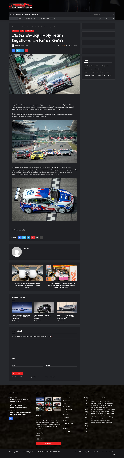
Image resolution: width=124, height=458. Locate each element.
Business (67, 400)
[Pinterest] (26, 50)
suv (104, 75)
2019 (86, 66)
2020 (91, 66)
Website (48, 365)
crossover (102, 69)
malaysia (87, 75)
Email (14, 365)
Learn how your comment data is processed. (47, 377)
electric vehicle (95, 72)
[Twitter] (18, 50)
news (93, 75)
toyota (109, 75)
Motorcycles (68, 409)
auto (107, 66)
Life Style (67, 406)
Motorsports (68, 412)
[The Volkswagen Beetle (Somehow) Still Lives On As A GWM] (48, 409)
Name (14, 358)
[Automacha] (20, 6)
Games (68, 431)
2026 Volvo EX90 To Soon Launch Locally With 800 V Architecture (38, 19)
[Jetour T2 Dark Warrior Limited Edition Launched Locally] (44, 307)
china (96, 69)
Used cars (67, 426)
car (91, 69)
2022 (97, 66)
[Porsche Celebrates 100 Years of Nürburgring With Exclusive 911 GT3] (40, 409)
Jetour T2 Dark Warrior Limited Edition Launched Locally (42, 316)
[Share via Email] (37, 237)
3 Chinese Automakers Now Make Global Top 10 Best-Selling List (21, 316)
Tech (65, 420)
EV (102, 72)
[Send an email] (19, 45)
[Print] (41, 237)
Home (12, 14)
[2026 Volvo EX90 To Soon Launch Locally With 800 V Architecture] (67, 307)
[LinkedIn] (22, 50)
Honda (107, 72)
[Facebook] (13, 50)
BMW (86, 69)
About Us (35, 14)
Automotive (21, 27)
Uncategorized (29, 30)
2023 (102, 66)
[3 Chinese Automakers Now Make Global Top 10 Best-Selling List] (22, 307)
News (27, 14)
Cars (65, 403)
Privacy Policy (83, 452)
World (66, 428)
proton (99, 75)
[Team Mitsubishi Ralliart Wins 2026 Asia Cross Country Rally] (48, 404)
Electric (87, 72)
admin (16, 45)
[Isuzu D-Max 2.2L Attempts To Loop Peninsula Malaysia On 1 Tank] (40, 404)
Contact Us (105, 452)
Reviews (19, 14)
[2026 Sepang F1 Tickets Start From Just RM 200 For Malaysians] (57, 409)
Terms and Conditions (94, 452)
